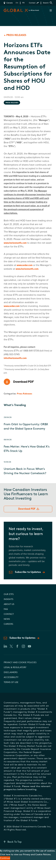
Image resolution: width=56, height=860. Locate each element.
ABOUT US (9, 604)
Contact (32, 3)
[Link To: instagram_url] (23, 646)
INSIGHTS (8, 599)
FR (23, 3)
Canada (9, 3)
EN (17, 3)
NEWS (7, 619)
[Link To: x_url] (11, 646)
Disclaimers (10, 672)
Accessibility (11, 677)
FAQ (6, 609)
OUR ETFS (9, 594)
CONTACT (9, 614)
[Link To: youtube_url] (29, 646)
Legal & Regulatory (15, 667)
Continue (5, 858)
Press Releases (24, 394)
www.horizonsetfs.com (15, 243)
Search (46, 3)
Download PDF (26, 509)
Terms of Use (11, 682)
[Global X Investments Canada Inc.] (10, 10)
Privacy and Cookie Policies (20, 662)
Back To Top (14, 842)
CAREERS (8, 624)
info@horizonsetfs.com (15, 358)
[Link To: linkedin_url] (5, 646)
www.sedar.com (25, 265)
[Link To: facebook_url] (17, 646)
